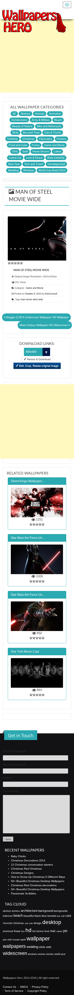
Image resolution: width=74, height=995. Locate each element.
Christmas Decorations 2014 (28, 860)
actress (16, 910)
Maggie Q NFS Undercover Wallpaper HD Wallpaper (37, 317)
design (38, 923)
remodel (16, 940)
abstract (7, 911)
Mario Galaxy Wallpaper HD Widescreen (44, 325)
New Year (14, 163)
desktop (51, 922)
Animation (55, 113)
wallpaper (38, 938)
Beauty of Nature (22, 126)
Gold (25, 151)
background (45, 910)
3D (14, 113)
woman (41, 954)
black (38, 915)
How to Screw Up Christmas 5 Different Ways (38, 876)
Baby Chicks (18, 856)
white (42, 946)
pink (5, 940)
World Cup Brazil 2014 (52, 170)
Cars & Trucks (52, 132)
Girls (15, 151)
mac (53, 931)
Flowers (61, 138)
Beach (58, 119)
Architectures (19, 119)
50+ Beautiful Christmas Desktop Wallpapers (37, 881)
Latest (57, 151)
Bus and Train (31, 132)
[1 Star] (9, 263)
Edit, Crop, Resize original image (38, 365)
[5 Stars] (21, 263)
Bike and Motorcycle (49, 126)
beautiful (29, 915)
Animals (39, 113)
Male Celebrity (56, 157)
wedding (32, 947)
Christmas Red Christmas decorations (34, 885)
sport (23, 939)
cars (68, 915)
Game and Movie (54, 145)
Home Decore (40, 151)
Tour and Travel (33, 163)
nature (59, 931)
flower (17, 931)
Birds (15, 132)
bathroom (8, 916)
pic (65, 931)
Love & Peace (34, 157)
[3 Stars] (15, 263)
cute (31, 923)
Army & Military (41, 119)
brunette (51, 915)
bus (59, 916)
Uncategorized (56, 163)
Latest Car (15, 157)
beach (18, 916)
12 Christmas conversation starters (32, 864)
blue (44, 915)
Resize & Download (38, 359)
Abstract (25, 113)
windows (32, 954)
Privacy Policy (40, 986)
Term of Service (14, 990)
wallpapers (14, 946)
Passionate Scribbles (23, 893)
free (23, 931)
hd (28, 930)
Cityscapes (45, 138)
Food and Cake (18, 145)
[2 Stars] (12, 263)
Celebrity (12, 138)
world (57, 954)
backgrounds (61, 911)
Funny (35, 145)
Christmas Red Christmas (26, 868)
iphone (40, 931)
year (63, 954)
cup (26, 923)
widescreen (15, 953)
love (46, 931)
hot (34, 931)
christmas (18, 923)
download (8, 931)
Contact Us (9, 986)
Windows (28, 170)
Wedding (13, 170)
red (9, 939)
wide (48, 946)
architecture (29, 911)
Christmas (28, 138)
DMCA (24, 986)
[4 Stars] (18, 263)
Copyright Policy (37, 990)
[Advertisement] (37, 55)
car (63, 915)
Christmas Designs (22, 872)
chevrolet (7, 923)
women (50, 954)
